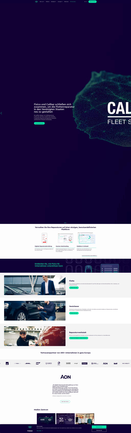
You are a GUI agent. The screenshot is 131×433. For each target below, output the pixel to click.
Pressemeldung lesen (39, 123)
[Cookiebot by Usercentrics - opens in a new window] (29, 431)
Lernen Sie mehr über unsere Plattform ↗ (89, 255)
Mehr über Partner (65, 401)
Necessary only (99, 430)
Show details (39, 430)
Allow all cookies (99, 426)
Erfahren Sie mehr (73, 287)
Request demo (92, 1)
